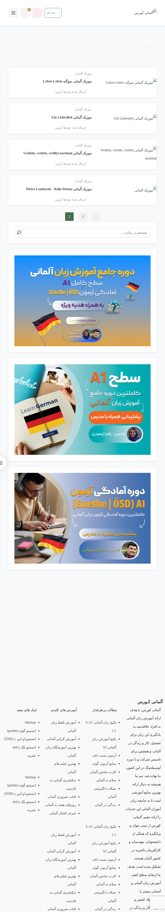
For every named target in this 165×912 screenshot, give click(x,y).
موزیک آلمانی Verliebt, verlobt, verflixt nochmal (57, 153)
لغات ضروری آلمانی (61, 796)
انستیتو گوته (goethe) (21, 731)
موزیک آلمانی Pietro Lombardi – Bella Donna (59, 189)
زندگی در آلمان (105, 805)
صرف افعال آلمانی (62, 813)
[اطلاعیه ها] (37, 13)
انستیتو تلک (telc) (24, 747)
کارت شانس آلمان (103, 772)
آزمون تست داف (104, 755)
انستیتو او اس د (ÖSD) (20, 739)
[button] (103, 818)
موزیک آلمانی (83, 73)
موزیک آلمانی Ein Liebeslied (72, 117)
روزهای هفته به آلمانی (60, 805)
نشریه (31, 755)
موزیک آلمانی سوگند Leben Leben (67, 81)
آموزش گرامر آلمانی (61, 739)
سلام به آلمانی (106, 780)
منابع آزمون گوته (104, 763)
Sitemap (30, 722)
